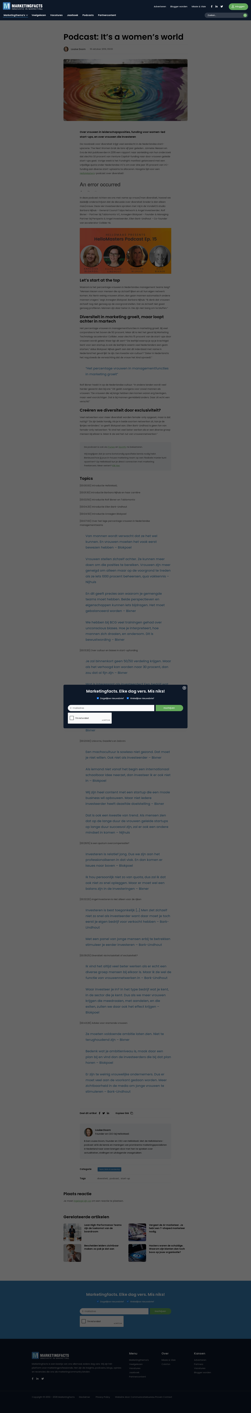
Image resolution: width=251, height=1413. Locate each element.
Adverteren (160, 6)
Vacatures (56, 15)
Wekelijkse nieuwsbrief (142, 698)
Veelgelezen (39, 15)
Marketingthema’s (14, 15)
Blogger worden (178, 6)
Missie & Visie (199, 6)
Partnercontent (107, 15)
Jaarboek (72, 15)
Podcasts (88, 15)
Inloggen (240, 6)
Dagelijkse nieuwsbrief (112, 698)
